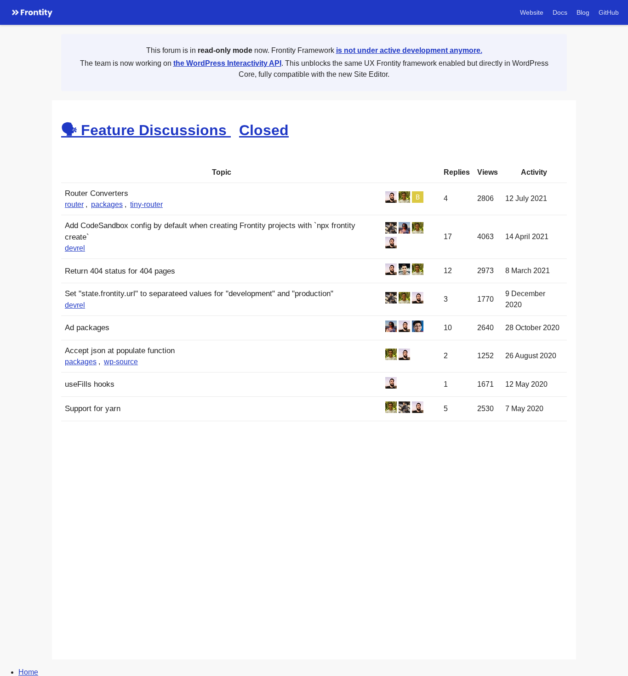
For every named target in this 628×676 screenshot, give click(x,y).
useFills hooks (89, 384)
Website (531, 12)
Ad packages (87, 327)
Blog (583, 12)
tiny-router (146, 204)
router (74, 204)
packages (107, 204)
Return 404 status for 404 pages (120, 271)
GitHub (609, 12)
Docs (560, 12)
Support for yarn (92, 408)
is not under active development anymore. (409, 50)
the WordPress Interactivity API (227, 63)
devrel (75, 248)
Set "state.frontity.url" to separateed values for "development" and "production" (199, 293)
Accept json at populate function (120, 350)
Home (28, 672)
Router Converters (96, 193)
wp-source (121, 362)
